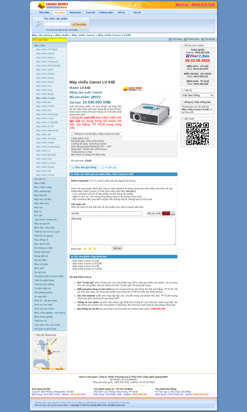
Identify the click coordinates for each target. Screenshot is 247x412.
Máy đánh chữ (42, 244)
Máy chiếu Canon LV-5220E (87, 263)
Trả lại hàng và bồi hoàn (118, 402)
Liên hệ (137, 12)
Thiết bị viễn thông (44, 284)
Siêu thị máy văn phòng (45, 405)
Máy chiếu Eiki (43, 110)
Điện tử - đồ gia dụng (45, 300)
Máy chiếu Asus (44, 90)
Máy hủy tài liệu (42, 199)
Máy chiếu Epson (45, 167)
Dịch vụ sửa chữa (44, 308)
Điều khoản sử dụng (95, 402)
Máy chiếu (62, 35)
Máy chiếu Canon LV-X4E (114, 35)
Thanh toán (193, 39)
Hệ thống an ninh (43, 248)
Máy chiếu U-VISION (47, 122)
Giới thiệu (44, 12)
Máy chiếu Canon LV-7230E (87, 269)
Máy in (37, 211)
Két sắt (38, 215)
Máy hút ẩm (40, 195)
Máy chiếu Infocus (45, 57)
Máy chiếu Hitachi (45, 73)
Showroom (75, 12)
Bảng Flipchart (42, 252)
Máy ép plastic (42, 223)
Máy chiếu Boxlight (46, 154)
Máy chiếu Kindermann (48, 146)
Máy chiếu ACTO (45, 126)
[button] (84, 167)
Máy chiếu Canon (83, 35)
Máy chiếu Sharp (45, 82)
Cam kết (90, 12)
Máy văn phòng (42, 35)
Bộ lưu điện (40, 260)
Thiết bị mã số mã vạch (46, 231)
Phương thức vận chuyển (46, 402)
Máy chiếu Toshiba (46, 138)
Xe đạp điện (40, 296)
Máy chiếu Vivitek (45, 142)
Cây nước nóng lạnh (45, 219)
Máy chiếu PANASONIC (48, 65)
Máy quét (39, 268)
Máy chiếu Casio (45, 118)
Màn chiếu (39, 183)
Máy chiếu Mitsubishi (47, 130)
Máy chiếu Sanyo (45, 78)
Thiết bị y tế (40, 320)
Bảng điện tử (41, 256)
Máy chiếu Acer (44, 86)
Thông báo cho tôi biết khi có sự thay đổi (197, 109)
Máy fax (38, 207)
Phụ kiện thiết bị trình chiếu (49, 276)
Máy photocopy (42, 191)
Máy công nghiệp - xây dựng (49, 312)
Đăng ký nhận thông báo (197, 102)
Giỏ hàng (177, 39)
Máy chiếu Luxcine (46, 163)
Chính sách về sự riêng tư (72, 402)
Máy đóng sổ (41, 239)
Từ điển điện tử (42, 288)
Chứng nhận (106, 12)
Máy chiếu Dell (44, 159)
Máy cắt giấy (41, 264)
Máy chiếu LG (43, 150)
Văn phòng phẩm (43, 292)
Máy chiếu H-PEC (45, 106)
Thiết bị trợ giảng (43, 235)
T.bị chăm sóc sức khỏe (47, 325)
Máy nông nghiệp (43, 316)
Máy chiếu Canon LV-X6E (86, 261)
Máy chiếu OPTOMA (46, 49)
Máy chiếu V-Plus (45, 175)
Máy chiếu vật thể (45, 53)
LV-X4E (85, 87)
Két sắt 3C (40, 179)
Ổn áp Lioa (40, 272)
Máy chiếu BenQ (44, 94)
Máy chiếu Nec (44, 102)
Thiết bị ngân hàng (44, 280)
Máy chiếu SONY (45, 69)
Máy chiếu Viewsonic (47, 61)
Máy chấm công (43, 187)
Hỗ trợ (121, 12)
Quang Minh (62, 405)
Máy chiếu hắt (43, 171)
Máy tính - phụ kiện (44, 227)
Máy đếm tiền (41, 203)
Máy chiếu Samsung (47, 114)
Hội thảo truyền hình (45, 329)
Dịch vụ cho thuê (43, 304)
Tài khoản (210, 39)
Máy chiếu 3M (43, 134)
